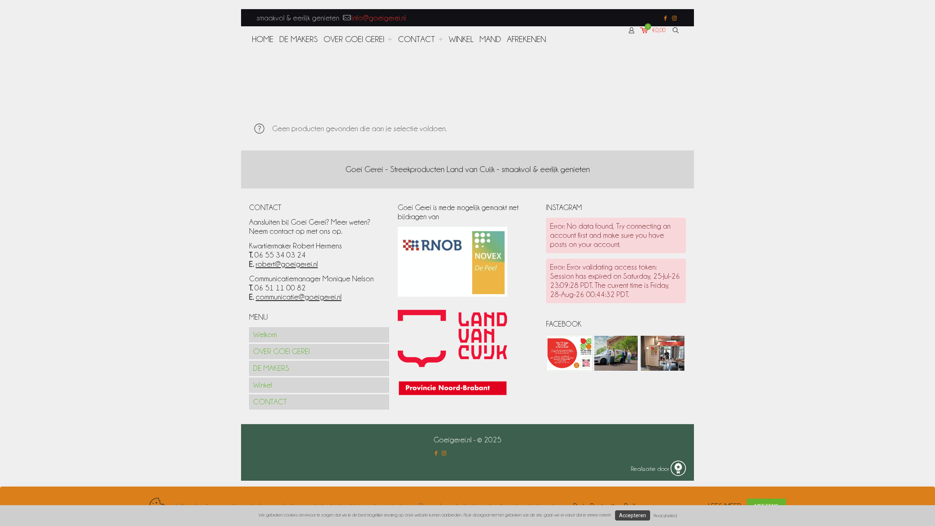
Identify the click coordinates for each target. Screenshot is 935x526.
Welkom (265, 335)
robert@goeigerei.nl (287, 264)
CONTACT (270, 402)
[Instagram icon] (674, 18)
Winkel (262, 385)
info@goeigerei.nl (379, 18)
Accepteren (632, 515)
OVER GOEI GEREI (281, 351)
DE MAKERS (271, 368)
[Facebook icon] (665, 18)
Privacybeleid (665, 515)
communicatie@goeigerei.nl (298, 297)
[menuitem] (389, 39)
